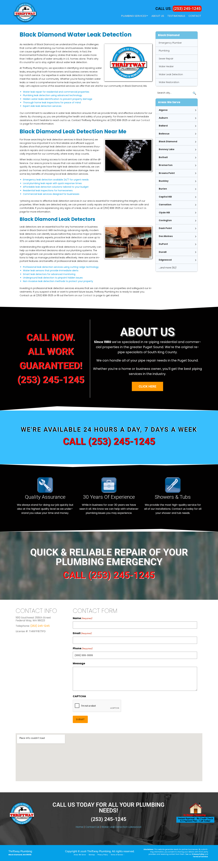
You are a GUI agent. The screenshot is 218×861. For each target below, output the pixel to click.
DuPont (163, 244)
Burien (163, 188)
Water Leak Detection (171, 74)
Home (79, 827)
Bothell (163, 157)
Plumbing (164, 50)
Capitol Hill (165, 196)
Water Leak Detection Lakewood (121, 827)
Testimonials (176, 16)
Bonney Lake (166, 149)
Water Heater (166, 66)
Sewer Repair (166, 58)
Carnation (165, 204)
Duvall (162, 252)
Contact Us (140, 208)
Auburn (163, 117)
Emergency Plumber (170, 42)
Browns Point (167, 173)
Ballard (163, 125)
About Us (157, 16)
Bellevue (164, 133)
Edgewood (165, 259)
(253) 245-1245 (187, 8)
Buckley (164, 181)
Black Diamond (168, 141)
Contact (194, 16)
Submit (80, 719)
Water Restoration (169, 82)
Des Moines (166, 236)
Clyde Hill (164, 212)
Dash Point (165, 228)
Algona (163, 110)
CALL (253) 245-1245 (109, 441)
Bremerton (166, 165)
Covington (165, 220)
